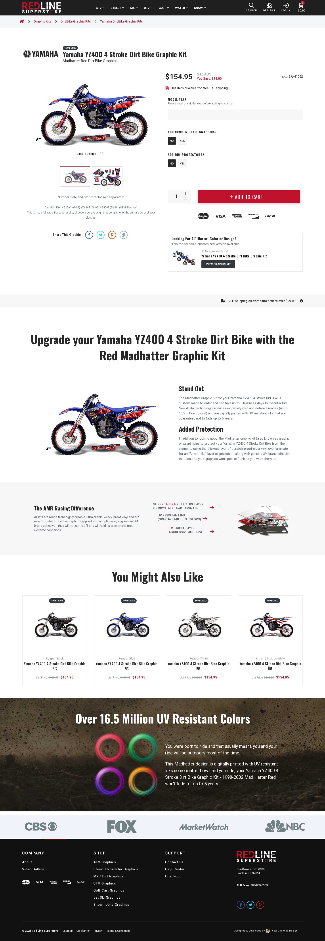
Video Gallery (33, 869)
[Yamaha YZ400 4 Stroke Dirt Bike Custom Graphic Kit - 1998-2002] (184, 257)
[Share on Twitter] (101, 234)
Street (116, 7)
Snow (198, 7)
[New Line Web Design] (268, 930)
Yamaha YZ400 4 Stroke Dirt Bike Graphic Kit (234, 255)
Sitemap (68, 930)
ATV (98, 7)
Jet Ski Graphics (107, 897)
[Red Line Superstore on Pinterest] (260, 905)
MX (132, 7)
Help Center (175, 869)
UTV (147, 7)
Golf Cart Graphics (109, 890)
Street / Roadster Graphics (116, 869)
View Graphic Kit (218, 264)
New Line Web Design (285, 930)
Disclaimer (83, 930)
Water (180, 7)
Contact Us (174, 862)
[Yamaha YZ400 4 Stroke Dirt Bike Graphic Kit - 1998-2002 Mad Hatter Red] (107, 176)
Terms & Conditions (118, 930)
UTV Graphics (105, 883)
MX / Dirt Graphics (109, 876)
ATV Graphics (105, 862)
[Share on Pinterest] (112, 234)
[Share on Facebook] (89, 234)
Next (152, 114)
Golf (162, 7)
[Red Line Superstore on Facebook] (241, 905)
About (27, 862)
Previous (29, 114)
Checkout (173, 876)
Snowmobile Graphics (111, 905)
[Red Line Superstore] (41, 7)
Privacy (98, 930)
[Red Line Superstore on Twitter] (250, 905)
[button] (124, 234)
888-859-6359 (259, 885)
